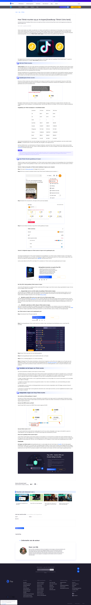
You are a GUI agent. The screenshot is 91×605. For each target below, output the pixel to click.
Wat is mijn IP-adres (53, 583)
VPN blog (51, 585)
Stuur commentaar (19, 528)
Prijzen (73, 586)
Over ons (73, 582)
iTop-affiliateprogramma (76, 588)
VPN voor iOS (39, 586)
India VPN (20, 147)
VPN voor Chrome (40, 589)
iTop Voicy (25, 586)
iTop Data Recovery (26, 589)
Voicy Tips (51, 588)
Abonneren (51, 569)
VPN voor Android (40, 588)
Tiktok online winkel (29, 169)
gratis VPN (33, 298)
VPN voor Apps (32, 495)
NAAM (16, 516)
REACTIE (16, 518)
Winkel (56, 3)
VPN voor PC (39, 585)
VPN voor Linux (40, 592)
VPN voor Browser (40, 593)
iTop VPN (59, 444)
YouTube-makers (75, 589)
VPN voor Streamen (47, 495)
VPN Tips (22, 12)
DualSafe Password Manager (28, 593)
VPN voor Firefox (40, 591)
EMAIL (30, 516)
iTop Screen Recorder (27, 583)
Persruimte (74, 585)
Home (16, 12)
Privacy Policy (77, 603)
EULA (83, 603)
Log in (79, 3)
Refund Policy (69, 603)
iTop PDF (24, 592)
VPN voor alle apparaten (41, 595)
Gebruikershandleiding (64, 585)
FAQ (61, 583)
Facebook (75, 595)
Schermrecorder (52, 589)
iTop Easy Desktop (26, 585)
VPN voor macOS (40, 583)
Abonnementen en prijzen (28, 596)
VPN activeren (62, 586)
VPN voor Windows (40, 582)
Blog (19, 12)
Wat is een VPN (52, 582)
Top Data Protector (26, 591)
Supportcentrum (63, 582)
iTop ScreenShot (26, 588)
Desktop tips (51, 586)
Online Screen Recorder (27, 595)
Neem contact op (75, 583)
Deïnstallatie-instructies (64, 588)
